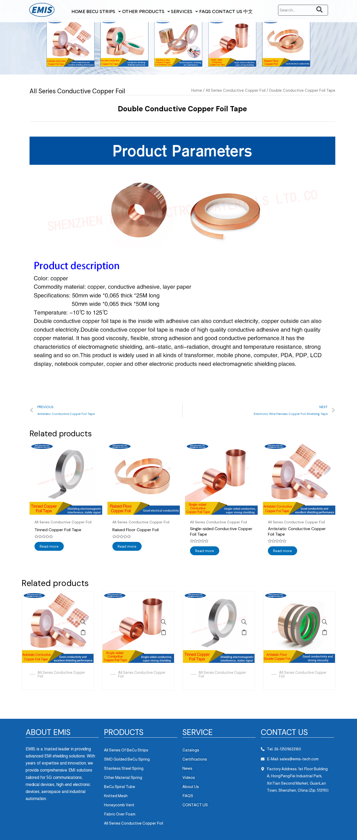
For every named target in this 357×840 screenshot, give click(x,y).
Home (196, 90)
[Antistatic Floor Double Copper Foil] (325, 622)
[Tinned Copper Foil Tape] (244, 622)
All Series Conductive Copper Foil (77, 91)
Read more (49, 546)
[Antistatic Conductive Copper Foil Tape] (83, 622)
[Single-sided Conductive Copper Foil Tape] (164, 622)
